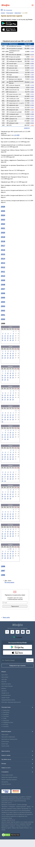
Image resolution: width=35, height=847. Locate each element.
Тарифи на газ (5, 693)
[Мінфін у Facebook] (7, 632)
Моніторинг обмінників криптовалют (11, 702)
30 (5, 379)
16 (5, 355)
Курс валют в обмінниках (8, 737)
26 (5, 340)
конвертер (27, 128)
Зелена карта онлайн (7, 775)
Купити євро (4, 743)
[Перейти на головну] (5, 5)
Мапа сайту (6, 617)
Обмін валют (4, 734)
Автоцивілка (4, 782)
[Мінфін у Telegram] (12, 632)
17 (7, 355)
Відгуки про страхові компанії (9, 777)
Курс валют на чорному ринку (9, 739)
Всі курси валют (9, 582)
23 (5, 357)
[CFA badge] (25, 791)
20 (7, 338)
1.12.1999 (16, 135)
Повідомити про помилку (17, 665)
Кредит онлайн (5, 697)
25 (2, 340)
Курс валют (4, 674)
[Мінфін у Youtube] (28, 632)
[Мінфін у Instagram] (23, 632)
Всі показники (8, 10)
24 (7, 357)
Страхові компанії (6, 784)
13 (7, 335)
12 (5, 335)
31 (7, 379)
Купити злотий (5, 746)
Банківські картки (6, 684)
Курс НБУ (3, 681)
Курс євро (4, 679)
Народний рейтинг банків (8, 700)
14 (10, 335)
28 (10, 340)
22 (13, 338)
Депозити (4, 690)
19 (5, 338)
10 (7, 353)
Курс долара (4, 677)
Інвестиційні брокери (7, 686)
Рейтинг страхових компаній (9, 779)
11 (2, 335)
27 (7, 340)
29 (13, 340)
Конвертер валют (6, 695)
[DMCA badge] (17, 835)
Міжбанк (3, 688)
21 (10, 338)
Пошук (30, 660)
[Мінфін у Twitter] (17, 632)
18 (2, 338)
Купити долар (5, 741)
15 (13, 335)
